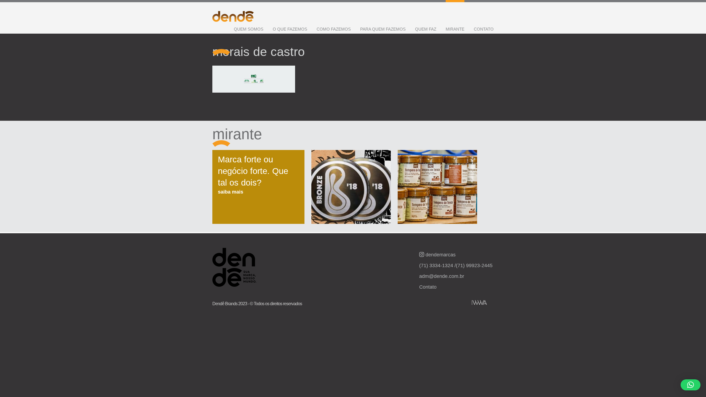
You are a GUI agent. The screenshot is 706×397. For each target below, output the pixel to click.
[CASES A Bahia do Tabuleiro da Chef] (437, 189)
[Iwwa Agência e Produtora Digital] (479, 302)
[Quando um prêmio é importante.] (351, 189)
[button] (690, 384)
